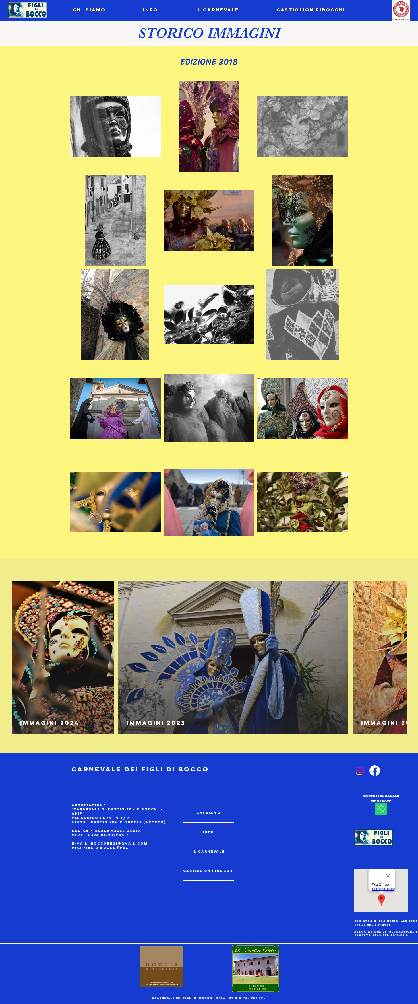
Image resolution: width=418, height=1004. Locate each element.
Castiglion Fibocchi (208, 871)
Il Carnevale (209, 851)
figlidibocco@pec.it (109, 848)
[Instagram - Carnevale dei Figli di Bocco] (359, 770)
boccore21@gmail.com (119, 843)
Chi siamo (208, 813)
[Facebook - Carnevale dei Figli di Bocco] (374, 770)
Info (208, 832)
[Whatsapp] (381, 809)
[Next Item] (389, 657)
